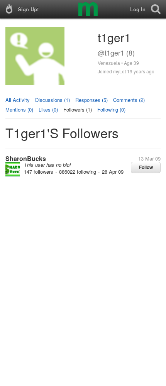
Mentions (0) (19, 109)
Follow (146, 167)
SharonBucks (25, 158)
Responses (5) (91, 99)
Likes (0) (48, 109)
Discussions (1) (52, 99)
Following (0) (111, 109)
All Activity (17, 99)
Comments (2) (129, 99)
